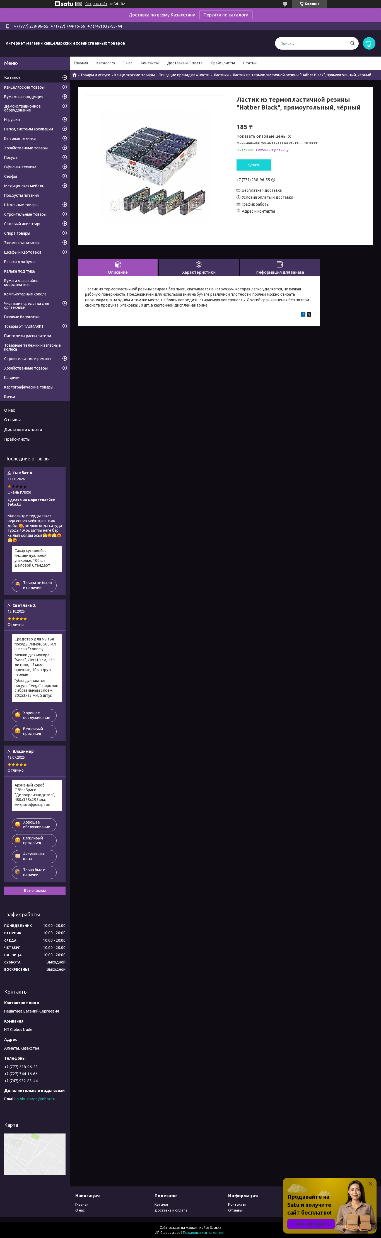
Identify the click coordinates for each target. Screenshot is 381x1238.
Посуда (11, 157)
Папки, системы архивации (28, 129)
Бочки (9, 396)
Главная (81, 63)
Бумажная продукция (23, 96)
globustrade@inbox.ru (35, 1099)
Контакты (150, 63)
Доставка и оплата (23, 429)
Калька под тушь (19, 271)
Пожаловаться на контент (204, 1232)
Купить (254, 165)
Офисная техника (20, 167)
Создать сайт (96, 4)
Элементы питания (22, 243)
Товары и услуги (95, 75)
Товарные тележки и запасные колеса (32, 347)
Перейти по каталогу (226, 14)
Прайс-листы (223, 63)
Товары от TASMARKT (24, 326)
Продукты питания (21, 195)
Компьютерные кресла (25, 294)
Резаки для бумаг (20, 261)
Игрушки (12, 119)
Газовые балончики (22, 317)
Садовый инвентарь (23, 224)
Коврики (12, 377)
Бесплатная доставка (262, 190)
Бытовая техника (20, 138)
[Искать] (352, 43)
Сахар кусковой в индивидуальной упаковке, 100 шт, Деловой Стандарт (32, 558)
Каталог (104, 63)
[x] (309, 315)
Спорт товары (17, 233)
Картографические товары (28, 387)
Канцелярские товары (134, 75)
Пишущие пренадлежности (184, 75)
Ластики (221, 75)
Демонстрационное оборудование (22, 108)
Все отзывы (35, 890)
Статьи (250, 63)
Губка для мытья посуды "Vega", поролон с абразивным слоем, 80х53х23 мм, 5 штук (36, 688)
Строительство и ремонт (27, 358)
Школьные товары (21, 205)
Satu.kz (215, 1227)
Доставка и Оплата (184, 63)
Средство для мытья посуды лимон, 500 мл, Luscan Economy (36, 644)
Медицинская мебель (24, 186)
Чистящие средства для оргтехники (26, 305)
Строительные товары (25, 214)
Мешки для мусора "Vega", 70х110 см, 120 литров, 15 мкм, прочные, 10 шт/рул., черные (35, 665)
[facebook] (303, 315)
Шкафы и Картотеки (22, 252)
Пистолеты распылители (27, 336)
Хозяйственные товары (26, 148)
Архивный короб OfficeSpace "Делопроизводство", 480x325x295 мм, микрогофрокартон (35, 795)
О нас (127, 63)
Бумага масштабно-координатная (22, 282)
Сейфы (10, 176)
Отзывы (12, 419)
